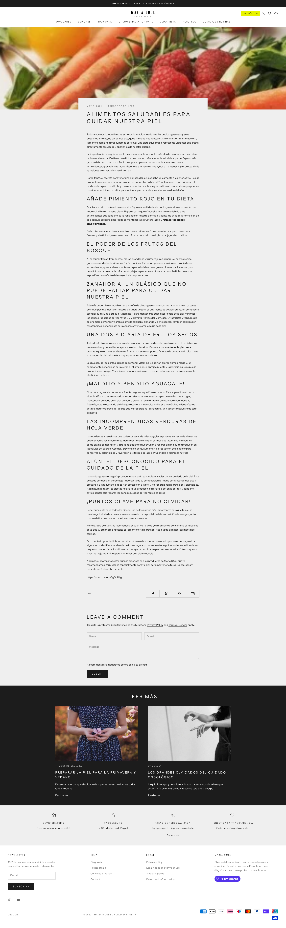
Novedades (63, 22)
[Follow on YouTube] (18, 900)
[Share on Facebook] (152, 593)
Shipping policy (155, 873)
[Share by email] (192, 593)
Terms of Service (177, 624)
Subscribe (21, 886)
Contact (95, 879)
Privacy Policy (155, 624)
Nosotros (189, 22)
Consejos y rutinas (217, 22)
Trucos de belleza (121, 106)
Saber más (173, 835)
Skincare (84, 22)
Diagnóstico (250, 13)
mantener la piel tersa (178, 347)
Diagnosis (96, 862)
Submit (97, 673)
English (13, 915)
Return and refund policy (160, 879)
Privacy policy (154, 862)
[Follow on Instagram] (9, 900)
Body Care (104, 22)
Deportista (168, 22)
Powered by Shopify (123, 915)
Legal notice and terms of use (163, 867)
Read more (61, 795)
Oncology (155, 766)
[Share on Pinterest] (179, 593)
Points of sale (98, 867)
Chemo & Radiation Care (136, 22)
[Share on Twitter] (166, 593)
